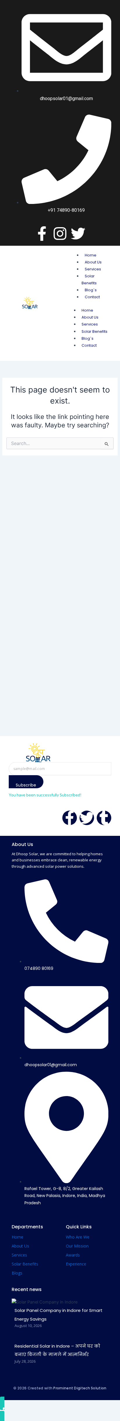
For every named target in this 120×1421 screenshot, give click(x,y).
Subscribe (26, 785)
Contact (92, 297)
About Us (93, 262)
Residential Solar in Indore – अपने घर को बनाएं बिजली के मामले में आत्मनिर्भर (57, 1350)
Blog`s (91, 290)
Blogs (17, 1273)
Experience (76, 1264)
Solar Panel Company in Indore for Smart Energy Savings (59, 1314)
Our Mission (77, 1246)
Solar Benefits (94, 331)
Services (93, 269)
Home (90, 255)
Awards (73, 1255)
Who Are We (77, 1237)
